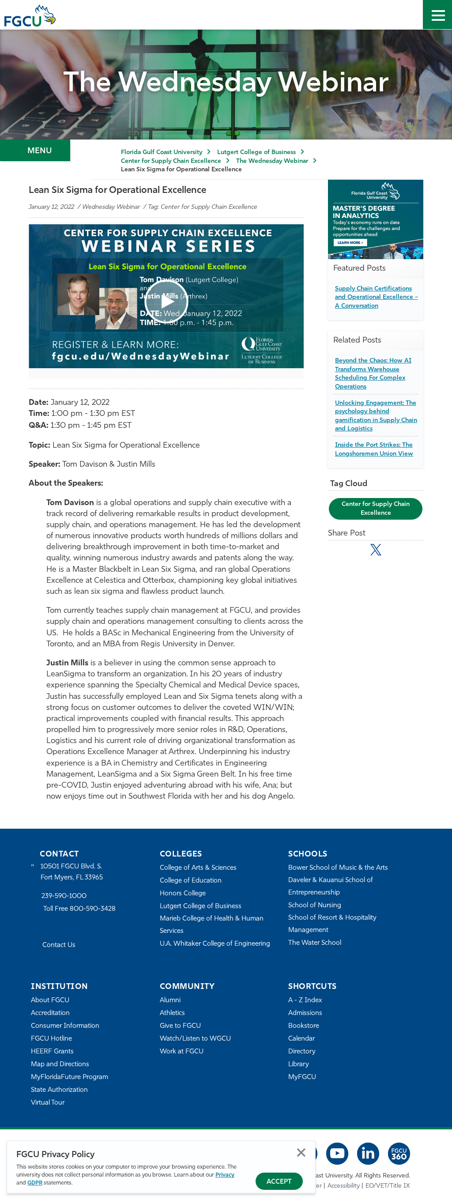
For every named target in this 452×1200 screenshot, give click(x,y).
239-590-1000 (64, 896)
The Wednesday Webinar (272, 161)
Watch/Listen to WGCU (195, 1039)
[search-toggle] (408, 14)
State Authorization (59, 1090)
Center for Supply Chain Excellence (171, 161)
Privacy (224, 1175)
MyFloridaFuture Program (69, 1077)
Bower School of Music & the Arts (338, 868)
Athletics (172, 1013)
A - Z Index (305, 1000)
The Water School (314, 943)
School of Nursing (314, 905)
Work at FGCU (181, 1052)
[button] (166, 301)
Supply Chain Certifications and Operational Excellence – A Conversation (376, 297)
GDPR (34, 1183)
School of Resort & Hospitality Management (332, 924)
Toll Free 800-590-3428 (79, 909)
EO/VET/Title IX (387, 1186)
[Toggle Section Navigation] (35, 150)
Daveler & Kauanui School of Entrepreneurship (330, 886)
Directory (302, 1052)
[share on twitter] (375, 549)
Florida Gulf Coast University (161, 152)
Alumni (170, 1000)
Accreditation (50, 1013)
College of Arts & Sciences (198, 868)
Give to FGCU (180, 1026)
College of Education (191, 881)
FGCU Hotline (51, 1039)
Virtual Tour (47, 1103)
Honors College (183, 894)
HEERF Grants (52, 1052)
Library (298, 1064)
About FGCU (50, 1000)
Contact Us (58, 945)
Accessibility (344, 1186)
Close (301, 1152)
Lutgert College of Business (256, 152)
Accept (279, 1182)
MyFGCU (302, 1077)
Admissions (305, 1013)
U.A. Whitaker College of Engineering (215, 944)
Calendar (301, 1039)
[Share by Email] (337, 551)
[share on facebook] (356, 551)
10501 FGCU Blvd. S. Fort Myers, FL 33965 (72, 872)
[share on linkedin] (395, 551)
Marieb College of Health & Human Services (212, 925)
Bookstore (303, 1026)
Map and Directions (60, 1064)
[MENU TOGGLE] (437, 14)
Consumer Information (65, 1026)
